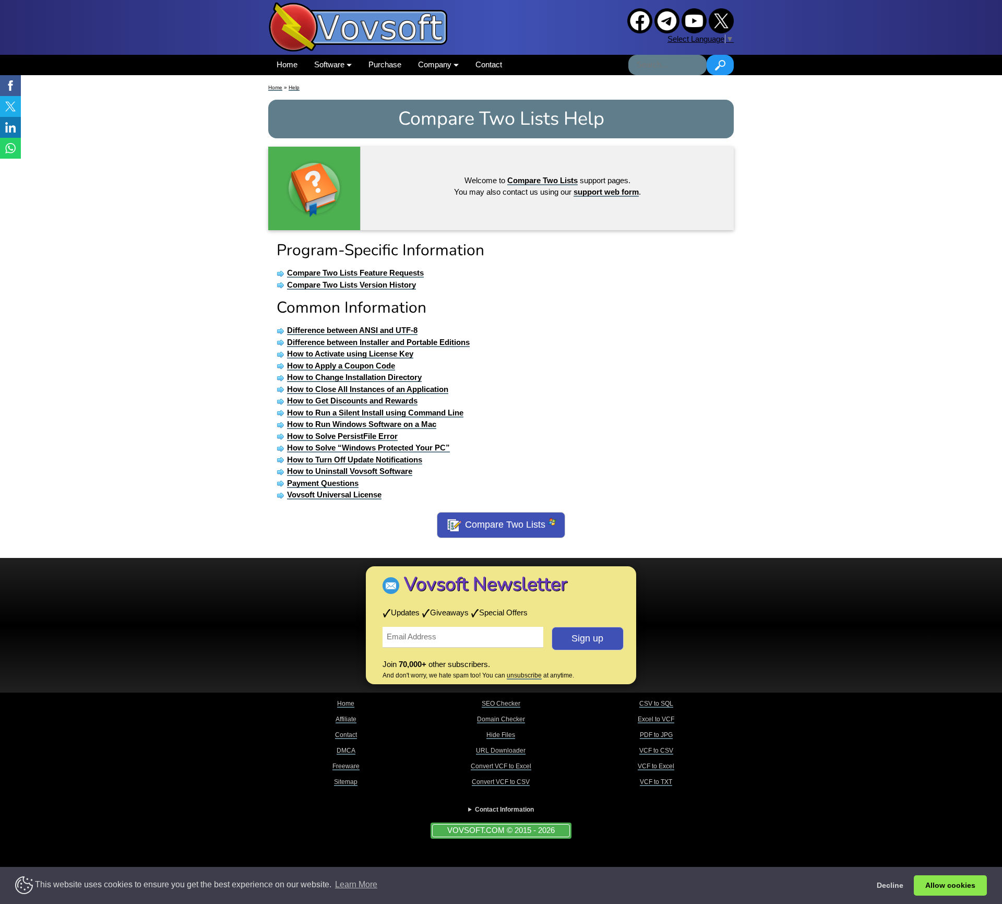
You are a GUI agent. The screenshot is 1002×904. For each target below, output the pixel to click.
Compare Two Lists (505, 524)
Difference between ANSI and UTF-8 (352, 330)
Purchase (384, 64)
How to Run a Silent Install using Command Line (375, 412)
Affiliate (346, 719)
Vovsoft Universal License (334, 494)
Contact (488, 64)
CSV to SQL (656, 703)
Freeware (346, 766)
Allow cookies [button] (950, 885)
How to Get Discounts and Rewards (352, 400)
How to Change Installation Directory (354, 377)
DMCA (346, 750)
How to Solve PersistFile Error (342, 436)
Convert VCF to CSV (501, 782)
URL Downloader (501, 750)
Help (294, 87)
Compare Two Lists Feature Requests (355, 272)
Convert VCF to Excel (501, 766)
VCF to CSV (656, 750)
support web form (606, 191)
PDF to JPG (656, 735)
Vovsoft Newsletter (485, 584)
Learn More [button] (356, 884)
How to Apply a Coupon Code (341, 365)
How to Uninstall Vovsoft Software (349, 471)
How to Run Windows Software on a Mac (361, 424)
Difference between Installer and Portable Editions (378, 342)
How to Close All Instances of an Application (367, 389)
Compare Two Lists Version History (351, 284)
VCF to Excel (656, 766)
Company (436, 64)
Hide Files (500, 735)
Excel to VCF (656, 719)
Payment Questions (323, 483)
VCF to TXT (656, 782)
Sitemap (345, 782)
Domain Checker (501, 719)
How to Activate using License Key (350, 353)
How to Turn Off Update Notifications (354, 459)
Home (287, 64)
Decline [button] (890, 885)
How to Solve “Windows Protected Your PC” (368, 447)
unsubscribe (524, 675)
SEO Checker (501, 703)
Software (330, 64)
